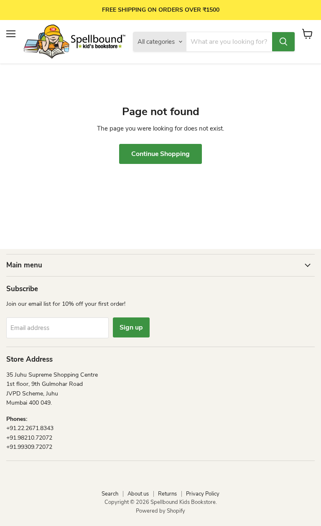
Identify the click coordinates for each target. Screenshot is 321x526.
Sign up (131, 327)
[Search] (283, 41)
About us (138, 494)
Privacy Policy (202, 494)
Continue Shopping (160, 154)
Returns (167, 494)
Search (110, 494)
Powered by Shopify (160, 511)
